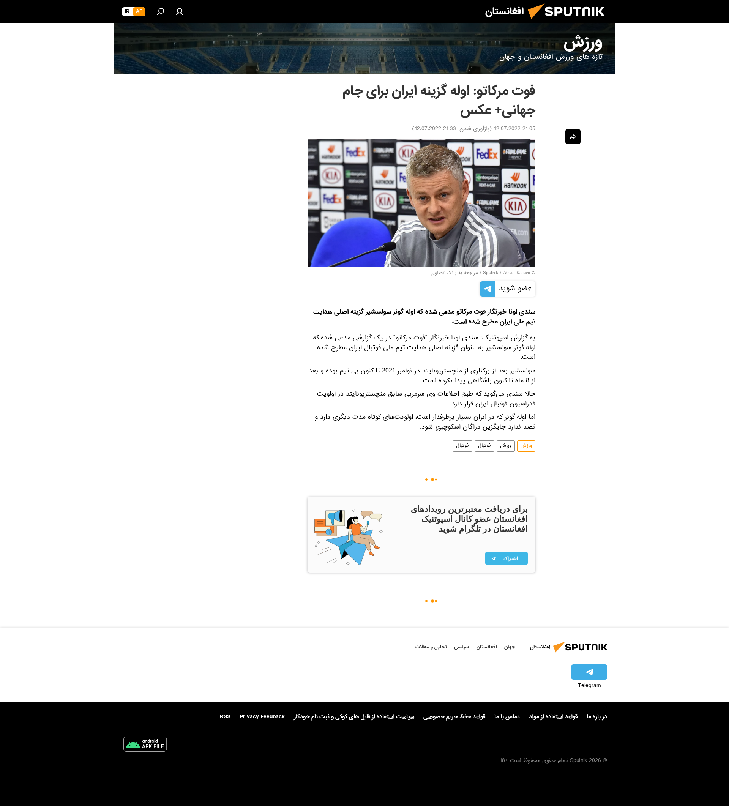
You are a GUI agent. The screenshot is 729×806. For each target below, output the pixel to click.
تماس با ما (507, 717)
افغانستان (487, 646)
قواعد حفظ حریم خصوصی (454, 716)
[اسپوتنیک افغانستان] (569, 22)
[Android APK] (145, 746)
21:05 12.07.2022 (514, 129)
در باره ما (597, 716)
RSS (225, 716)
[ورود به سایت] (179, 11)
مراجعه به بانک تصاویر (454, 273)
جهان (509, 646)
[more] (573, 136)
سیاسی (461, 646)
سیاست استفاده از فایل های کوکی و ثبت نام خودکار (354, 716)
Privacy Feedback (262, 717)
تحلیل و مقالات (431, 646)
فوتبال (484, 446)
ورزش (526, 446)
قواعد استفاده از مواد (553, 716)
